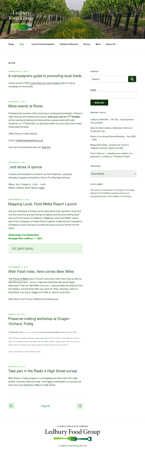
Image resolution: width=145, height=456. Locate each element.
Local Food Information (43, 44)
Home (11, 44)
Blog (22, 44)
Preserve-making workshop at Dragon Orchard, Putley (38, 321)
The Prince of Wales (18, 278)
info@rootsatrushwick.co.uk (29, 140)
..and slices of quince (25, 166)
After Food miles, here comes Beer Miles (41, 271)
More (98, 44)
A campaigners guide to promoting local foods (45, 75)
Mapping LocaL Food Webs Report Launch (42, 203)
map (41, 187)
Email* (93, 90)
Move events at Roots (25, 105)
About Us (110, 44)
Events (87, 44)
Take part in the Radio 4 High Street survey (42, 370)
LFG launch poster (23, 248)
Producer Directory (69, 44)
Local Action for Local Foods (44, 83)
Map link (46, 147)
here (49, 381)
